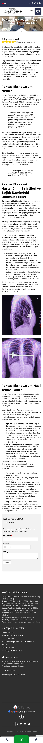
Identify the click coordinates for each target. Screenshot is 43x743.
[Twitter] (35, 3)
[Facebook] (29, 3)
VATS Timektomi (8, 638)
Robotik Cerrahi (8, 632)
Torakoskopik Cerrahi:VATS (12, 635)
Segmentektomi (8, 647)
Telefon (7, 543)
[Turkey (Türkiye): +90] (5, 547)
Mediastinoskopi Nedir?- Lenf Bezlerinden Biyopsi (18, 642)
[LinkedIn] (40, 3)
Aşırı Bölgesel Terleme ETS (12, 650)
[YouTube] (37, 3)
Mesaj (5, 551)
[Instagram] (32, 3)
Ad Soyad (7, 535)
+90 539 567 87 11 (10, 670)
